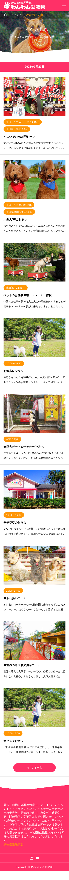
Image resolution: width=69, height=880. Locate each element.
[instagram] (31, 858)
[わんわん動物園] (26, 5)
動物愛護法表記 (13, 844)
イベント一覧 (34, 767)
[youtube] (37, 858)
